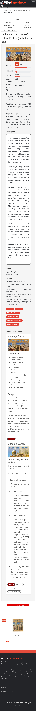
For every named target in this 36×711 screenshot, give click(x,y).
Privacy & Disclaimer (7, 691)
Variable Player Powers (12, 324)
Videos (27, 22)
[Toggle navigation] (33, 2)
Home (3, 8)
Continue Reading (18, 605)
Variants (9, 28)
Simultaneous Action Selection (14, 320)
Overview (9, 22)
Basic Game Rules (9, 25)
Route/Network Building (12, 316)
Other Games (27, 28)
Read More (11, 439)
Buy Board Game (9, 30)
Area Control (10, 309)
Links (27, 25)
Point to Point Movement (13, 312)
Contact (3, 687)
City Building (19, 309)
